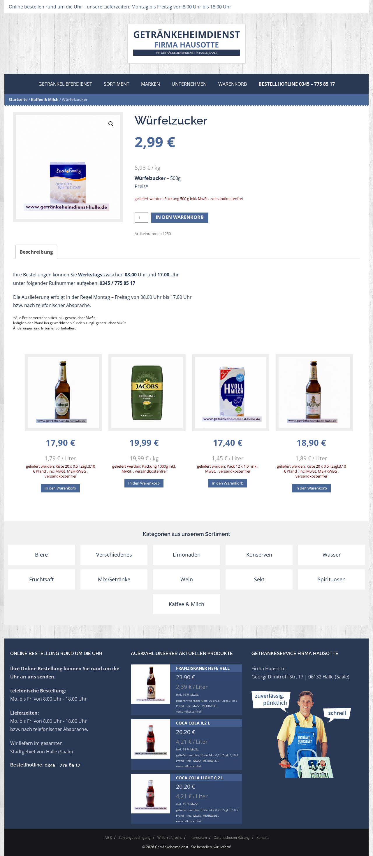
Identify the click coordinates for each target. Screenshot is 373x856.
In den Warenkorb (180, 217)
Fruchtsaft (41, 579)
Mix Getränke (114, 579)
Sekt (259, 579)
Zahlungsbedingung (135, 837)
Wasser (332, 554)
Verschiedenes (114, 554)
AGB (108, 837)
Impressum (198, 837)
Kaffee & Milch (45, 99)
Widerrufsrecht (169, 837)
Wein (186, 579)
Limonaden (186, 554)
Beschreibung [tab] (36, 251)
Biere (41, 554)
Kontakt (262, 837)
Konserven (259, 554)
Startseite (18, 99)
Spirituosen (332, 579)
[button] (111, 124)
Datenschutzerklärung (232, 837)
